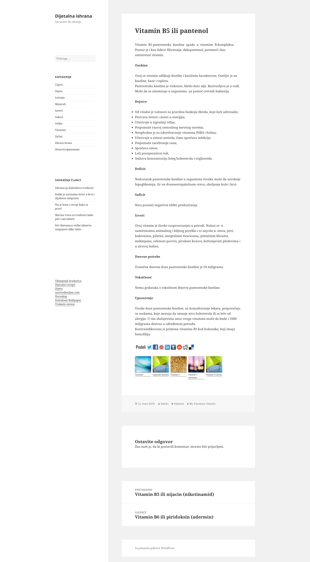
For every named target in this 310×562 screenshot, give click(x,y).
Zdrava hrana (63, 143)
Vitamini (60, 130)
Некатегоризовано (67, 149)
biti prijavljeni (212, 446)
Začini (58, 136)
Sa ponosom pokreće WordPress (155, 548)
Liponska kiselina (161, 374)
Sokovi (59, 117)
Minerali (60, 104)
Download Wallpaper (68, 300)
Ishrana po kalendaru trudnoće (74, 188)
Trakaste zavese (65, 304)
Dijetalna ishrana (73, 16)
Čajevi (59, 84)
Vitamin (211, 403)
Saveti (59, 110)
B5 (191, 403)
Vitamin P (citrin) (214, 374)
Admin (165, 403)
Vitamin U (175, 374)
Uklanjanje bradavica (68, 281)
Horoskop (61, 296)
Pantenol (199, 403)
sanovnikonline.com (67, 292)
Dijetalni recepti (65, 284)
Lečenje (60, 97)
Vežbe (58, 123)
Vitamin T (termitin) (192, 376)
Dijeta (58, 91)
